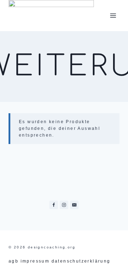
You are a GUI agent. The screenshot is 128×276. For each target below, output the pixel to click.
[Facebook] (53, 205)
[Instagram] (64, 205)
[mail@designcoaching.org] (74, 205)
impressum (35, 261)
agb (13, 261)
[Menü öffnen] (112, 15)
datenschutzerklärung (81, 261)
